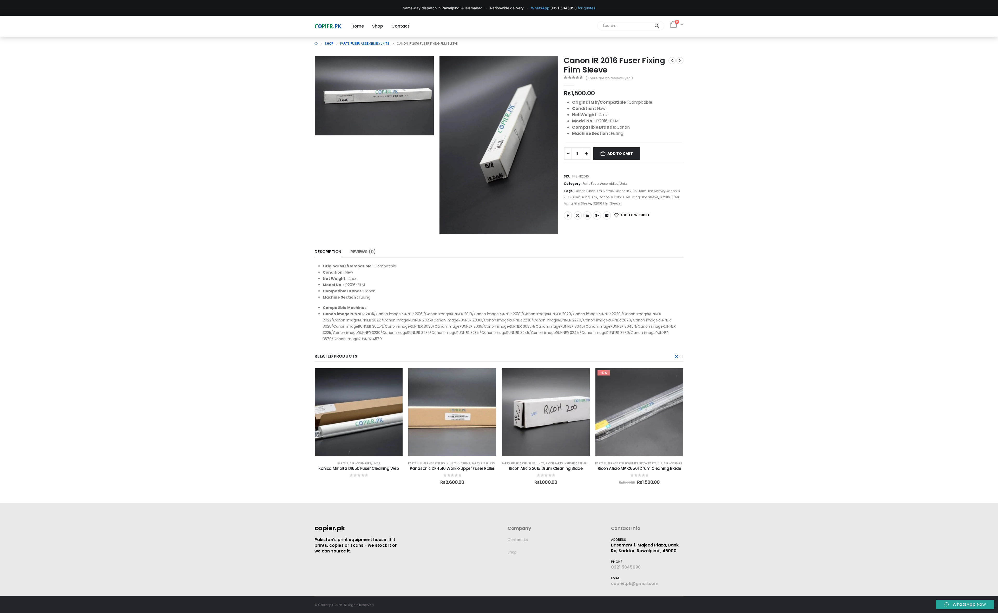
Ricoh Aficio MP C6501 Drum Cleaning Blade (639, 468)
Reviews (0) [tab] (363, 252)
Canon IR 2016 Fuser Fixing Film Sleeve (628, 197)
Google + (597, 215)
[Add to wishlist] (395, 376)
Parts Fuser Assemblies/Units (605, 183)
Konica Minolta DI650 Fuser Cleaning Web (358, 468)
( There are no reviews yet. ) (609, 78)
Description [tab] (327, 252)
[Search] (656, 25)
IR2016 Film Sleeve (606, 203)
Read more (362, 450)
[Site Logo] (328, 26)
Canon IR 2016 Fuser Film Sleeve (639, 191)
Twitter (578, 215)
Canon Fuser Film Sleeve (593, 191)
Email (607, 215)
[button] (422, 124)
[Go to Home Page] (316, 44)
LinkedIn (587, 215)
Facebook (568, 215)
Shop (512, 552)
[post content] (359, 412)
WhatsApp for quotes (563, 8)
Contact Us (518, 539)
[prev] (672, 60)
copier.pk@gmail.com (635, 583)
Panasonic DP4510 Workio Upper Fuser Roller (452, 468)
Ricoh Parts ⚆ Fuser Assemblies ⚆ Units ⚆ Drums (581, 463)
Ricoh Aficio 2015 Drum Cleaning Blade (545, 468)
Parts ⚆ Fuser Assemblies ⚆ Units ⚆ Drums (439, 463)
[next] (680, 60)
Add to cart (620, 153)
